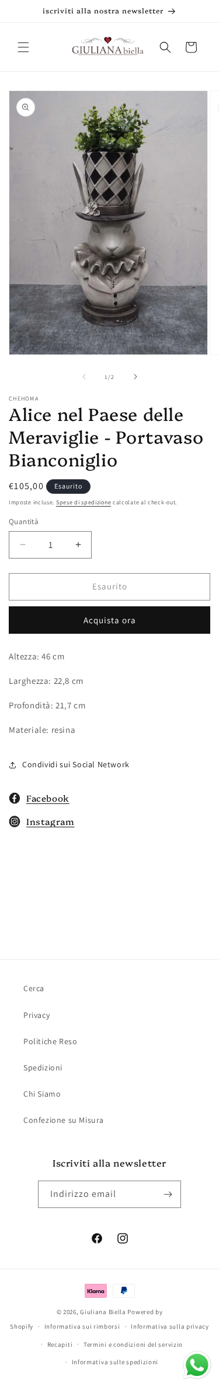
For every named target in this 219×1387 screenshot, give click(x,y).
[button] (23, 47)
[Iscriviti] (167, 1194)
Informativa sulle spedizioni (115, 1362)
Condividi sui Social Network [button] (76, 764)
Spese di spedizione (83, 502)
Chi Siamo (42, 1093)
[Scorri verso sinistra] (84, 376)
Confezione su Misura (63, 1120)
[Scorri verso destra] (135, 376)
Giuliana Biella (103, 1312)
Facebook (47, 798)
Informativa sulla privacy (170, 1326)
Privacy (36, 1015)
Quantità (24, 521)
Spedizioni (42, 1067)
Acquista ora (110, 620)
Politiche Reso (50, 1041)
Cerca (33, 988)
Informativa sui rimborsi (82, 1326)
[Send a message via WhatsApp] (197, 1365)
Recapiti (60, 1344)
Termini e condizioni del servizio (133, 1344)
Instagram (50, 821)
